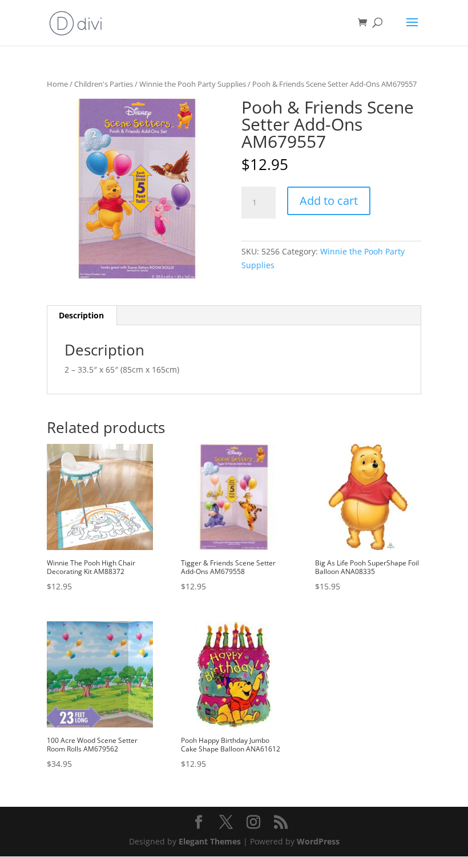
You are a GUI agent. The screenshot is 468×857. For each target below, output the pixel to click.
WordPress (318, 841)
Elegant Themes (210, 841)
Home (57, 84)
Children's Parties (103, 84)
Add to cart (329, 200)
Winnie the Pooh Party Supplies (192, 84)
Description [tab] (81, 315)
